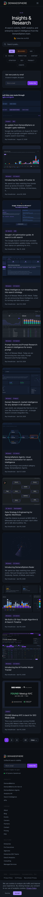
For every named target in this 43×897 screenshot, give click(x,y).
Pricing (6, 831)
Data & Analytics (9, 857)
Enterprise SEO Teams (11, 854)
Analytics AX (8, 793)
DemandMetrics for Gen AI (13, 787)
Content (34, 56)
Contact (6, 827)
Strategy (12, 60)
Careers (6, 820)
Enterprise (7, 844)
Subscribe (32, 83)
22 (26, 740)
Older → (34, 740)
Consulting (7, 861)
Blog (5, 813)
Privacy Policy (8, 878)
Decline (7, 893)
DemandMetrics (9, 783)
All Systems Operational (13, 773)
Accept (17, 893)
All (12, 51)
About (6, 810)
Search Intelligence (10, 797)
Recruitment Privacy (30, 878)
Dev (22, 60)
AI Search (9, 56)
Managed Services (10, 864)
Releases (21, 51)
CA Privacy (18, 878)
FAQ (5, 834)
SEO (31, 51)
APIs (5, 800)
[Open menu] (37, 3)
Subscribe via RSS (22, 38)
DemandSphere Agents (11, 790)
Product (31, 60)
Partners (7, 824)
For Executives (9, 847)
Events (21, 65)
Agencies (7, 851)
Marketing (22, 56)
